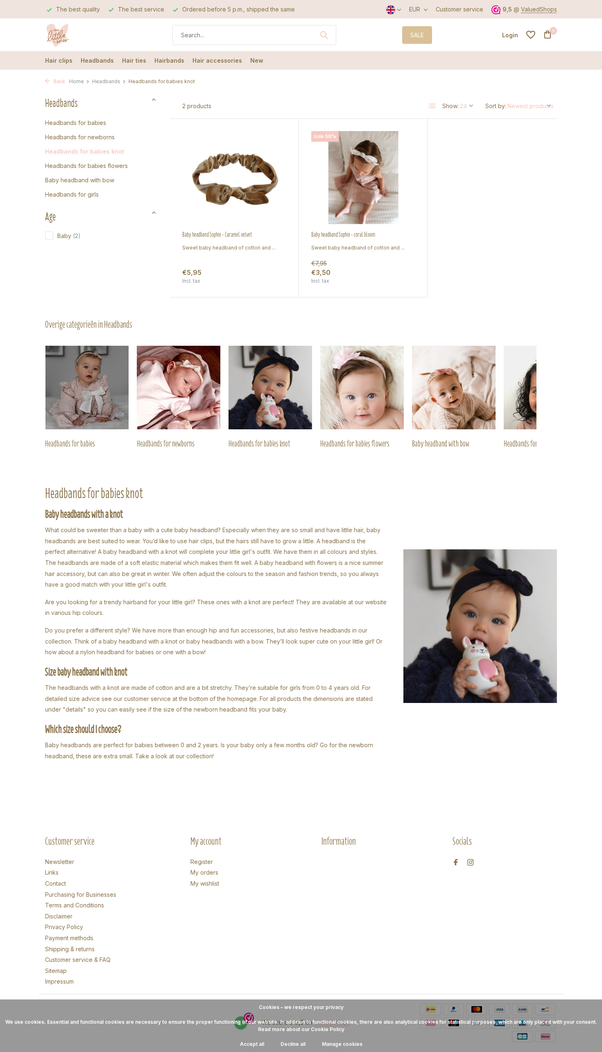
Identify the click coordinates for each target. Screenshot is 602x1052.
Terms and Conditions (74, 905)
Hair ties (134, 60)
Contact (55, 883)
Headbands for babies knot (84, 150)
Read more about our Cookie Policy (301, 1029)
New (256, 60)
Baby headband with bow (79, 179)
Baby (69, 235)
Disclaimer (58, 916)
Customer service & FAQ (78, 959)
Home (76, 81)
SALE (417, 35)
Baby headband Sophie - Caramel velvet (217, 234)
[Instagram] (470, 863)
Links (52, 872)
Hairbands (169, 60)
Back (58, 81)
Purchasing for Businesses (80, 894)
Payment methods (69, 937)
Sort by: (495, 105)
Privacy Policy (64, 926)
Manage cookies (342, 1044)
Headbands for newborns (80, 136)
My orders (204, 872)
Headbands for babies (75, 122)
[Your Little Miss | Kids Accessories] (75, 34)
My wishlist (204, 883)
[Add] (272, 276)
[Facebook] (456, 863)
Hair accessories (217, 60)
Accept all (252, 1044)
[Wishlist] (530, 34)
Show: (450, 105)
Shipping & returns (70, 948)
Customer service (459, 9)
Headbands (97, 60)
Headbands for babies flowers (86, 165)
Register (201, 861)
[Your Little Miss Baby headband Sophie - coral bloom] (363, 177)
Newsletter (59, 861)
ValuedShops (539, 9)
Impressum (59, 981)
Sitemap (56, 970)
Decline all (293, 1044)
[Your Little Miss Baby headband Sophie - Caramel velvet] (234, 177)
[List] (432, 106)
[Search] (324, 35)
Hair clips (58, 60)
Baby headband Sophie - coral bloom (343, 234)
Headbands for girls (72, 193)
